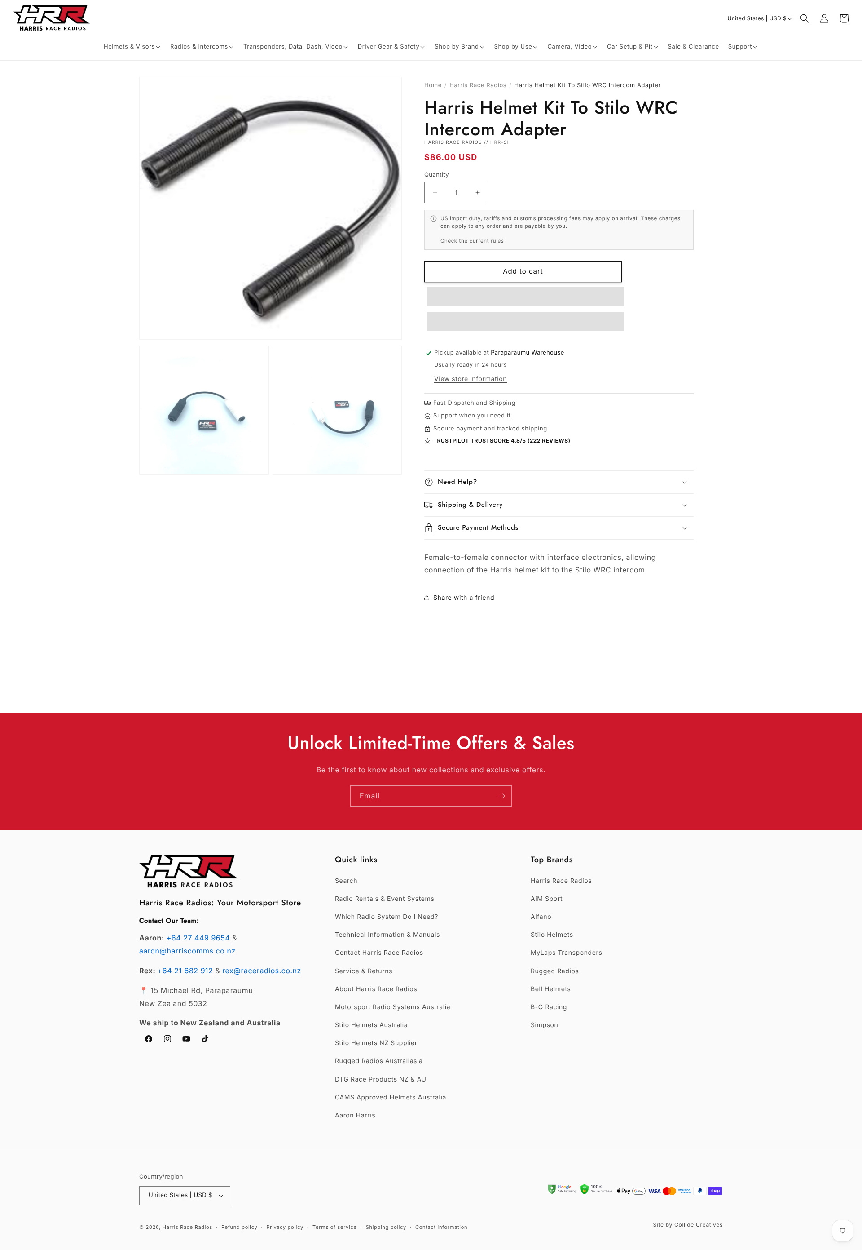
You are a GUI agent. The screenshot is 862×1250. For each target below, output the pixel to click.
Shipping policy (386, 1227)
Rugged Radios (555, 971)
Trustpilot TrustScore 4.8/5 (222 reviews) (502, 440)
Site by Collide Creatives (688, 1224)
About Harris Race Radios (376, 989)
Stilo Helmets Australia (371, 1025)
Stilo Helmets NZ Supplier (376, 1043)
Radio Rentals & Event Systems (384, 899)
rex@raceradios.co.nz (261, 970)
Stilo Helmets (552, 935)
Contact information (441, 1227)
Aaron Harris (355, 1115)
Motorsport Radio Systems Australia (392, 1007)
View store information (470, 379)
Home (433, 85)
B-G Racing (549, 1007)
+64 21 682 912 (187, 970)
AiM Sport (547, 899)
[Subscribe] (501, 796)
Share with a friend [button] (463, 598)
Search (346, 881)
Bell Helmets (551, 989)
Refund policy (239, 1227)
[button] (132, 47)
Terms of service (334, 1227)
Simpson (544, 1025)
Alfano (541, 917)
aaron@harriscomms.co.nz (187, 950)
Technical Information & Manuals (387, 935)
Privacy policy (285, 1227)
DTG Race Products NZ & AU (381, 1079)
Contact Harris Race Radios (379, 953)
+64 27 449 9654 (200, 937)
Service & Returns (363, 971)
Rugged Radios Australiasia (379, 1061)
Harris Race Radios (477, 85)
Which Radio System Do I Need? (386, 917)
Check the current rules (472, 240)
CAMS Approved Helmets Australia (390, 1097)
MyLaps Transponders (566, 953)
